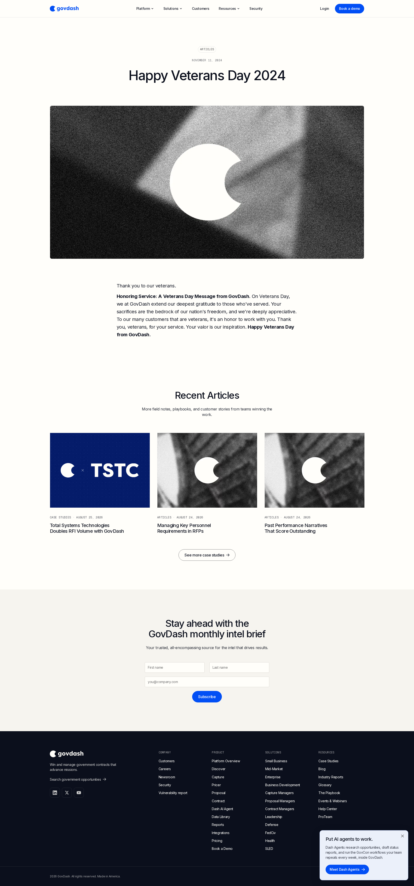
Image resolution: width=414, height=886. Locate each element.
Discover (218, 769)
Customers (167, 761)
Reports (218, 825)
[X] (67, 793)
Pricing (217, 841)
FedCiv (270, 833)
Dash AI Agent (222, 809)
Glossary (325, 785)
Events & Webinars (332, 801)
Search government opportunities (75, 779)
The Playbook (329, 793)
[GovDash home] (64, 8)
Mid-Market (274, 769)
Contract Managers (279, 809)
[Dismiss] (402, 836)
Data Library (221, 817)
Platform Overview (226, 761)
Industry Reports (330, 777)
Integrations (221, 833)
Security (165, 785)
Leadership (273, 817)
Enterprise (273, 777)
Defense (271, 825)
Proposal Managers (280, 801)
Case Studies (328, 761)
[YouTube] (79, 793)
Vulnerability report (173, 793)
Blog (321, 769)
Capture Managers (279, 793)
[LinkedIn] (55, 793)
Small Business (276, 761)
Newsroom (167, 777)
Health (270, 841)
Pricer (216, 785)
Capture (218, 777)
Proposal (218, 793)
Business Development (282, 785)
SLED (269, 849)
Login (324, 8)
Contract (218, 801)
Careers (165, 769)
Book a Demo (222, 849)
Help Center (327, 809)
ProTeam (325, 817)
